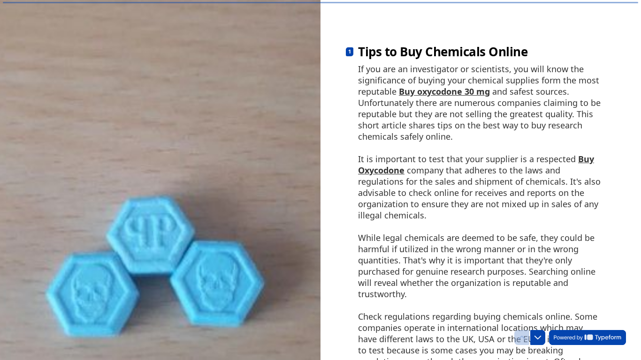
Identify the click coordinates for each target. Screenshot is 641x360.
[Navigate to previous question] (521, 337)
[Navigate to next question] (537, 337)
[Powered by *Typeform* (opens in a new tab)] (587, 337)
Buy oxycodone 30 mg (444, 91)
